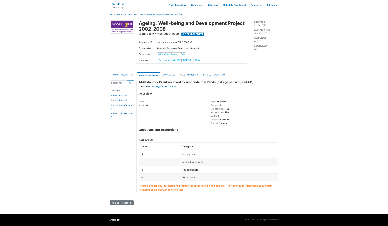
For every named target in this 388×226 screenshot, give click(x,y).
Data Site (121, 14)
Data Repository (177, 5)
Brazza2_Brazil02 (119, 95)
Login (274, 5)
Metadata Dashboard (234, 5)
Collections (197, 5)
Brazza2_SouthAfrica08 (162, 86)
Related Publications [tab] (214, 75)
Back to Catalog (123, 202)
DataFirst (118, 4)
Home (112, 14)
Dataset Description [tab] (123, 75)
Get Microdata (193, 34)
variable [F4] (176, 14)
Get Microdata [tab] (190, 75)
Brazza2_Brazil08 (119, 100)
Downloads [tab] (169, 75)
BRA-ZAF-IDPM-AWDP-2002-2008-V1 (151, 14)
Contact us (256, 5)
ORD (130, 14)
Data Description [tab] (148, 75)
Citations (213, 5)
